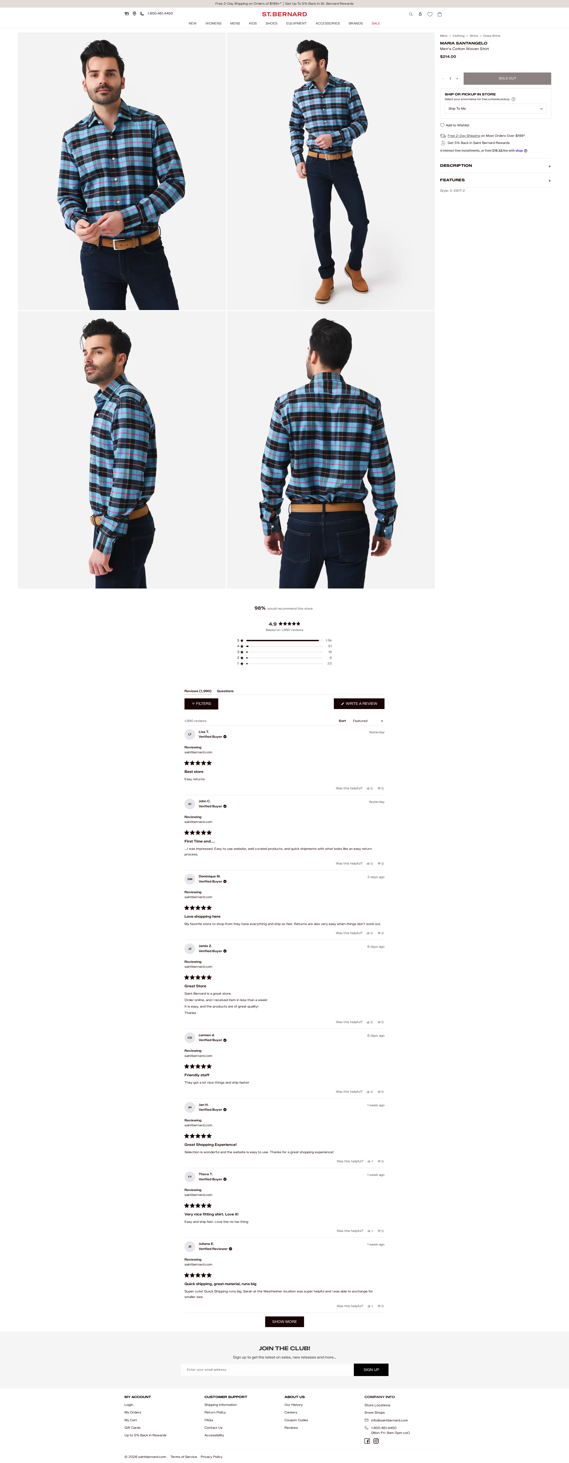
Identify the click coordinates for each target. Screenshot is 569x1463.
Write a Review (365, 705)
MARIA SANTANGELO (463, 43)
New (193, 23)
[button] (284, 640)
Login (128, 1405)
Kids (253, 23)
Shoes (271, 23)
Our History (293, 1405)
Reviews (291, 1428)
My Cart (130, 1420)
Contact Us (213, 1428)
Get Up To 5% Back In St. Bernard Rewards (319, 4)
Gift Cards (132, 1428)
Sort (343, 721)
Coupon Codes (296, 1420)
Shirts (474, 35)
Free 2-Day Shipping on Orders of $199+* (248, 4)
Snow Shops (375, 1413)
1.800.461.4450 (384, 1428)
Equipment (296, 23)
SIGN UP (371, 1370)
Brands (356, 23)
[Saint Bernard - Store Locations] (134, 13)
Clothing (459, 35)
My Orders (132, 1412)
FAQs (208, 1420)
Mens (235, 23)
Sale (376, 23)
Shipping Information (220, 1405)
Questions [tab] (225, 692)
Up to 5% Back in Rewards (145, 1435)
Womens (213, 23)
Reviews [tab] (198, 692)
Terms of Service (183, 1457)
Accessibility (214, 1435)
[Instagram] (376, 1441)
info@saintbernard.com (389, 1420)
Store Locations (377, 1405)
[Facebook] (367, 1441)
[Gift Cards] (126, 13)
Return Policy (215, 1412)
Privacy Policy (211, 1457)
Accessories (328, 23)
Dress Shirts (491, 35)
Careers (290, 1412)
